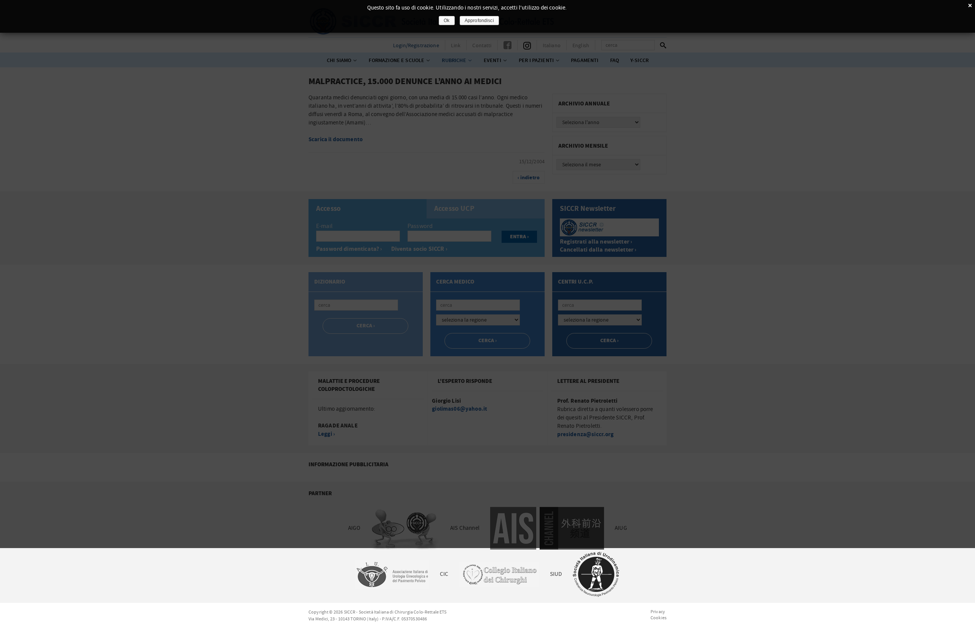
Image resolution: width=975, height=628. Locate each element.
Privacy (658, 612)
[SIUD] (596, 574)
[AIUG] (392, 574)
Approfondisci (479, 20)
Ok (446, 20)
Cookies (659, 618)
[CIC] (499, 574)
